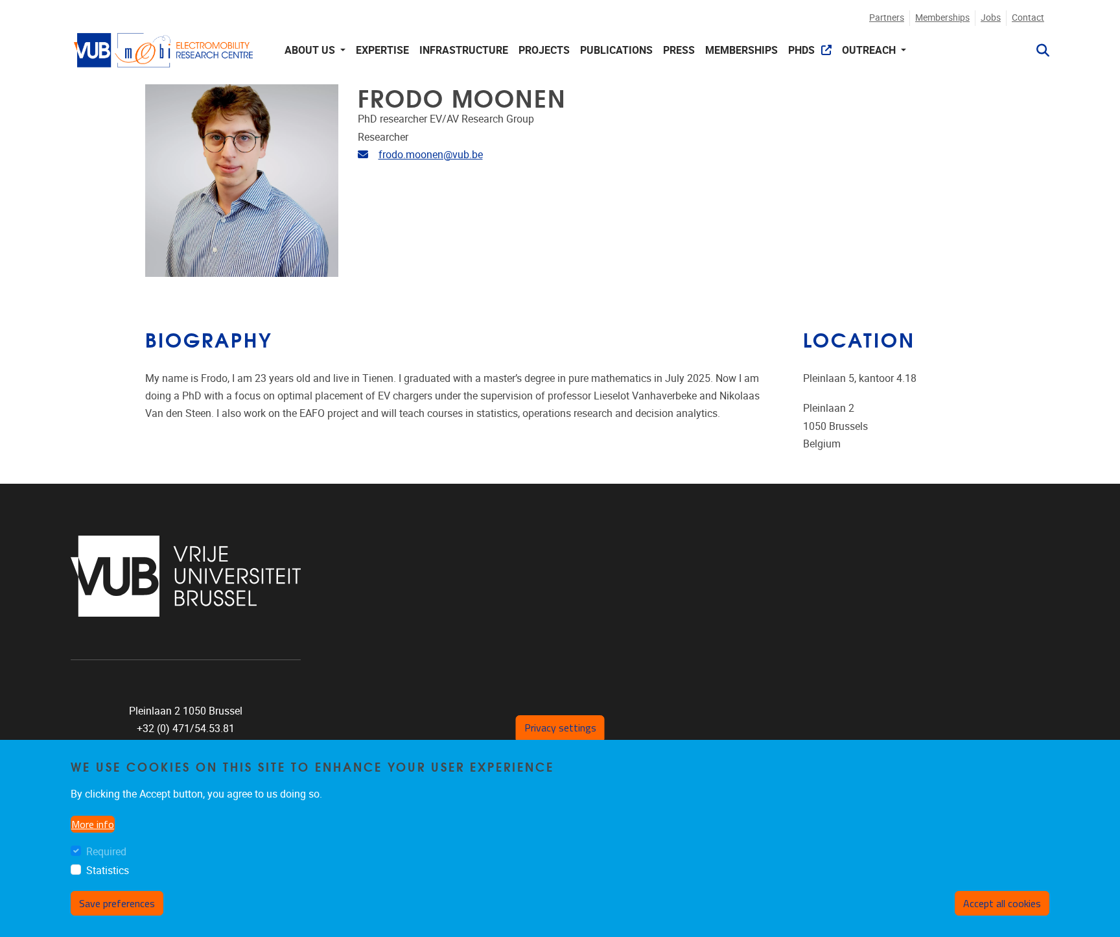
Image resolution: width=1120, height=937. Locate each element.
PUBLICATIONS (616, 50)
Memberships (942, 17)
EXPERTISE (382, 50)
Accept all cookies (1002, 904)
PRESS (679, 50)
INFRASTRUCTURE (463, 50)
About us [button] (311, 50)
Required (106, 852)
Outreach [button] (870, 50)
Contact (1028, 17)
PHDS (801, 50)
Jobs (991, 17)
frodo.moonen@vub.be (431, 154)
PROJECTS (544, 50)
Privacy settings (560, 727)
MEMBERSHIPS (741, 50)
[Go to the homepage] (165, 50)
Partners (886, 17)
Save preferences (117, 904)
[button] (1037, 51)
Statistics (107, 871)
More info (92, 825)
